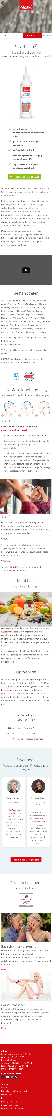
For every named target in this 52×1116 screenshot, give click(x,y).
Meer (3, 969)
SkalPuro (12, 810)
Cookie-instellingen (10, 1105)
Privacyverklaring (9, 1101)
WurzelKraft (6, 631)
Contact (5, 1087)
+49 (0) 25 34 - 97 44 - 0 (21, 1063)
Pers (3, 1098)
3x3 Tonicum (19, 567)
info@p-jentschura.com (12, 1068)
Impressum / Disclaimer (12, 1108)
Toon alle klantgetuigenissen (26, 859)
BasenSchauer (8, 690)
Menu (46, 35)
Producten (32, 35)
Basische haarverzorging (18, 946)
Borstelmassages (13, 1005)
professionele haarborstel (14, 430)
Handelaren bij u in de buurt (26, 176)
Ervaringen (6, 1094)
